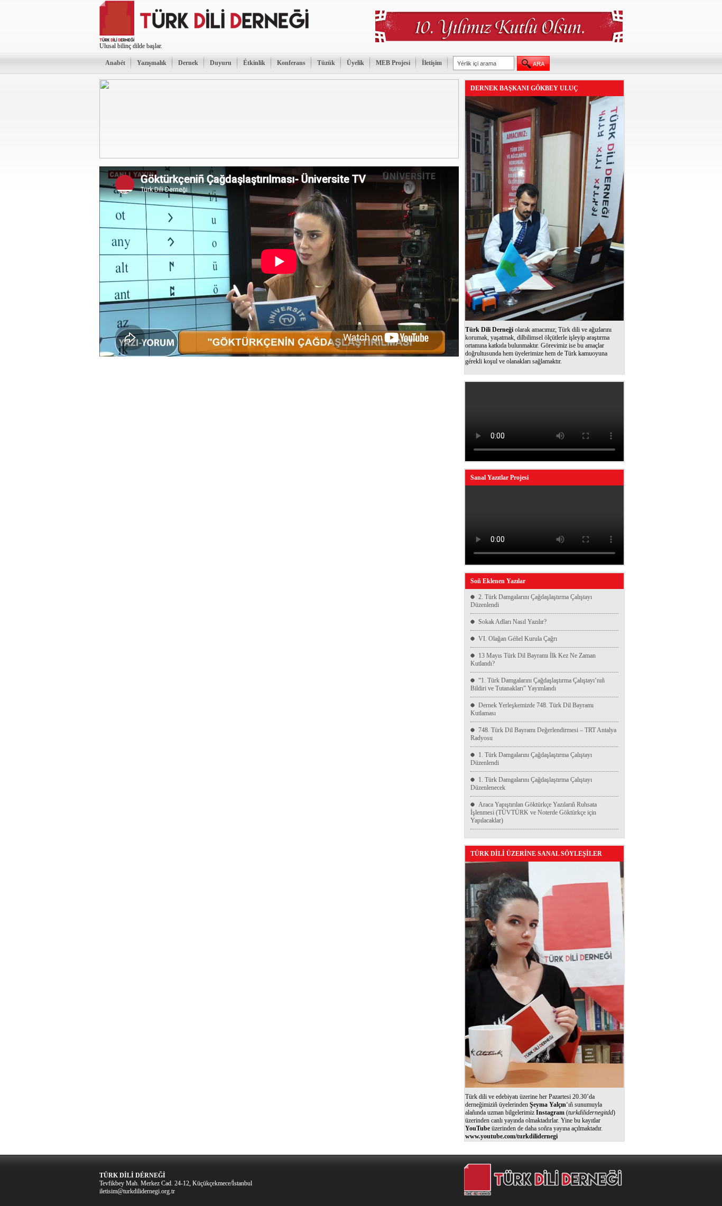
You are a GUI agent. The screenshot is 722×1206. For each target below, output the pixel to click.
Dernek (188, 63)
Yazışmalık (151, 63)
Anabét (115, 63)
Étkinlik (254, 63)
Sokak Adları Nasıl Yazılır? (512, 621)
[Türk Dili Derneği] (205, 40)
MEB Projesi (393, 63)
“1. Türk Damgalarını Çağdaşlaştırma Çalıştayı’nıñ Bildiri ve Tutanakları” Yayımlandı (537, 684)
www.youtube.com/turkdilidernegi (511, 1136)
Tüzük (326, 63)
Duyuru (221, 63)
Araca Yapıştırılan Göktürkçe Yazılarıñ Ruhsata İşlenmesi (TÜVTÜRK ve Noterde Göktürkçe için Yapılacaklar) (533, 812)
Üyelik (355, 63)
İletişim (432, 63)
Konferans (291, 63)
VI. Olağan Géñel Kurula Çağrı (517, 638)
